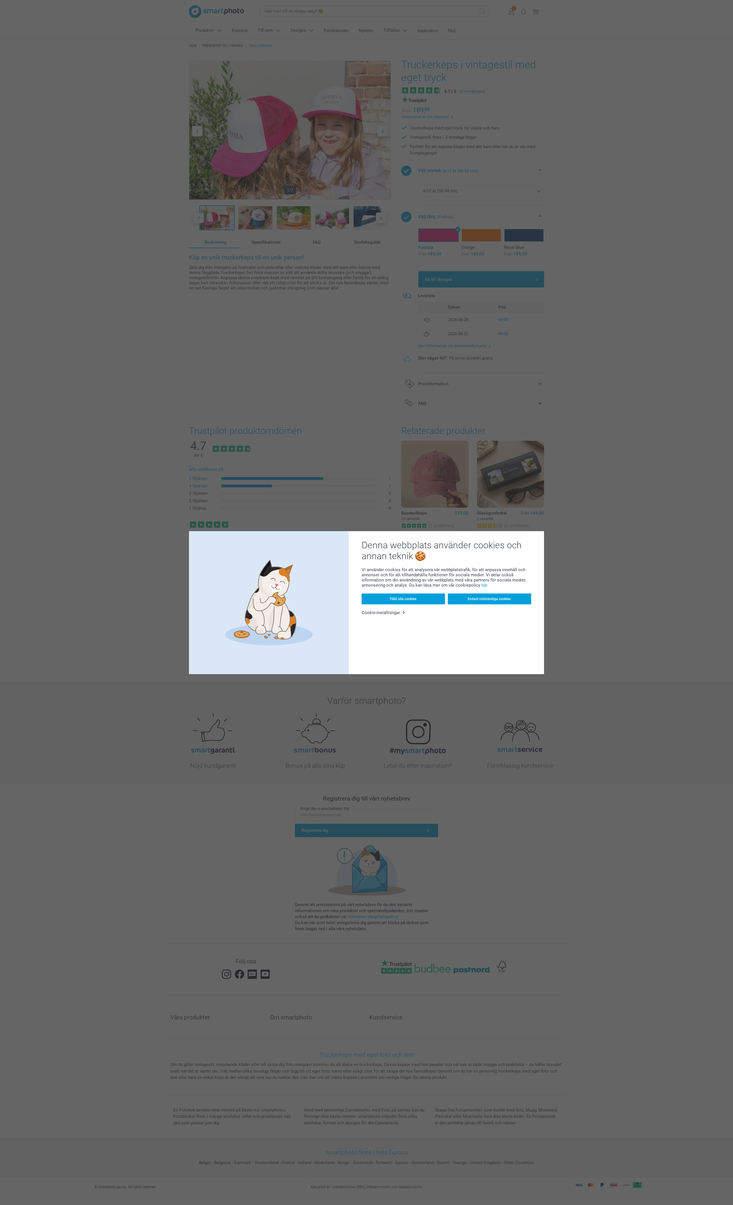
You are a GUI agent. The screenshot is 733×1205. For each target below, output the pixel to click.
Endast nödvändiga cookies (489, 599)
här (484, 585)
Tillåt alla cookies (402, 599)
